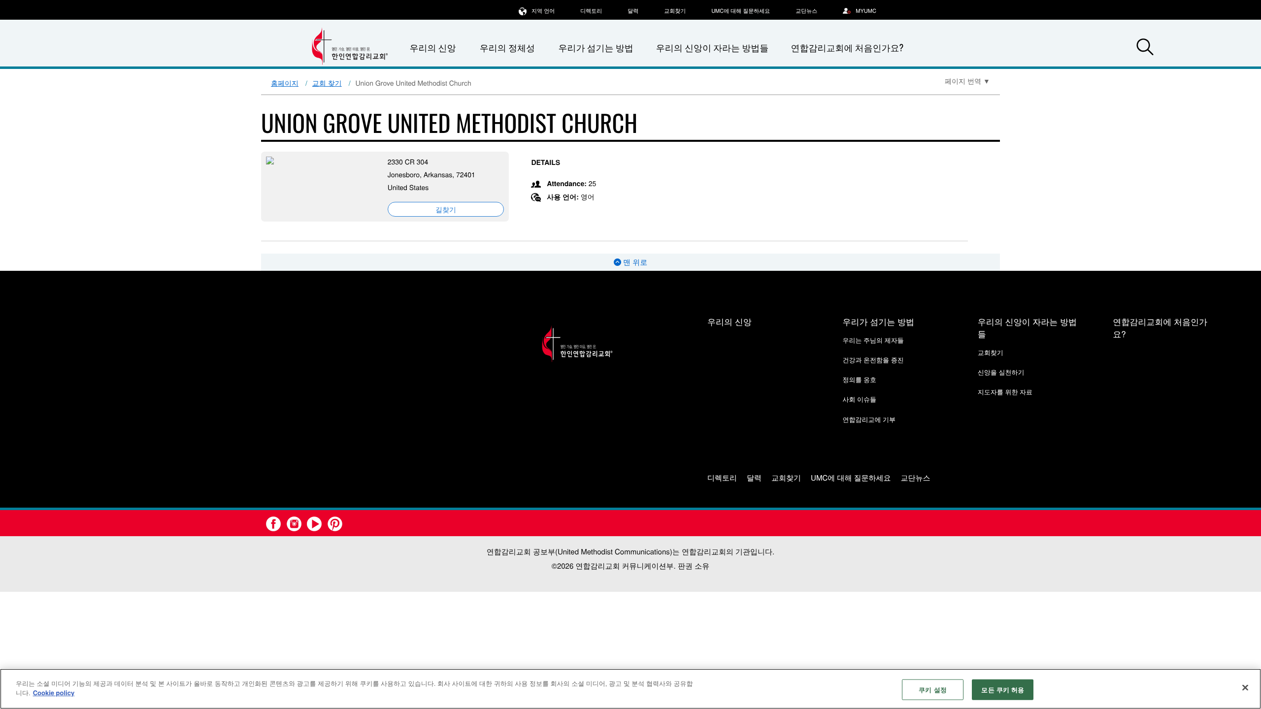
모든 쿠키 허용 (1002, 689)
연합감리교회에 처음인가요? (847, 47)
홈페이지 (285, 83)
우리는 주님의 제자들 (872, 340)
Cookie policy (54, 692)
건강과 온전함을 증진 (872, 359)
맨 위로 (634, 262)
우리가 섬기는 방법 (595, 47)
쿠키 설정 (933, 689)
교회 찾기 (327, 83)
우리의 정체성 (507, 47)
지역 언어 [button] (543, 11)
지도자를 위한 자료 (1005, 391)
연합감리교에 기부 (869, 419)
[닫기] (1245, 687)
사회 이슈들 (859, 399)
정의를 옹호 (859, 379)
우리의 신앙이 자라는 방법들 (712, 47)
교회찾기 (675, 11)
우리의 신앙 (729, 321)
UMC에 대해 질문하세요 (740, 11)
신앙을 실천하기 (1001, 372)
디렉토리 (591, 11)
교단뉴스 (806, 11)
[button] (1144, 48)
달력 (633, 11)
